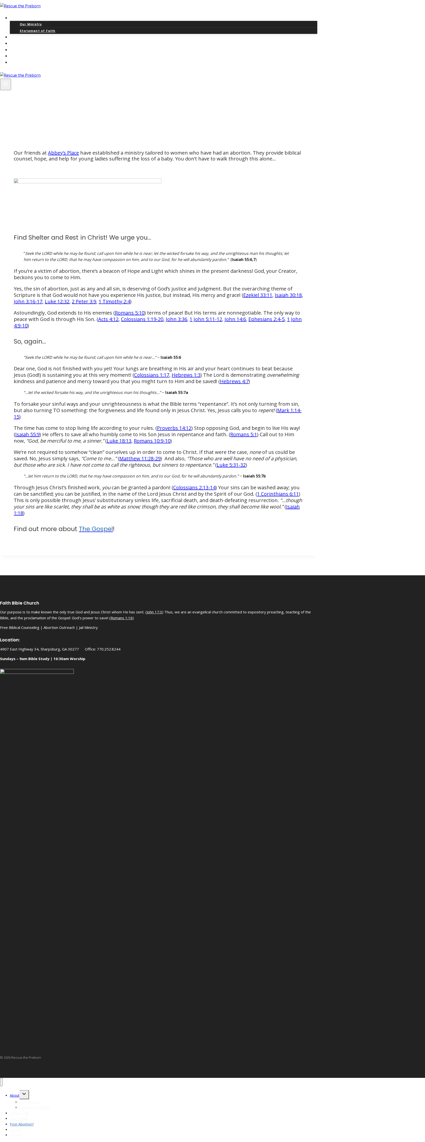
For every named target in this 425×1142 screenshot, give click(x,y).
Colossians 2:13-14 (194, 487)
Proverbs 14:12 (174, 428)
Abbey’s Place (63, 152)
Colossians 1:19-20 (142, 319)
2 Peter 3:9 (84, 301)
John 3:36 (176, 319)
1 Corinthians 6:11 (278, 494)
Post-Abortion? (22, 1124)
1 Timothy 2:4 (114, 301)
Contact (23, 62)
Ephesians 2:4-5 (266, 319)
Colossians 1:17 (151, 375)
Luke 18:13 (119, 440)
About (14, 1095)
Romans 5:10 (129, 312)
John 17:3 (154, 611)
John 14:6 (235, 319)
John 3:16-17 (28, 301)
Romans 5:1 (243, 434)
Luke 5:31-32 (231, 465)
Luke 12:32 (57, 301)
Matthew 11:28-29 (140, 458)
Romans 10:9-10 (152, 440)
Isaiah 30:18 (288, 295)
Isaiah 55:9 (27, 434)
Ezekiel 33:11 (257, 295)
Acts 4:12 (108, 319)
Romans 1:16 (121, 617)
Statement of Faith (35, 1107)
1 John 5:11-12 (206, 319)
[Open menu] (5, 84)
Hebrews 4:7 (234, 381)
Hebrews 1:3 (186, 375)
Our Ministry (31, 24)
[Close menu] (1, 1082)
